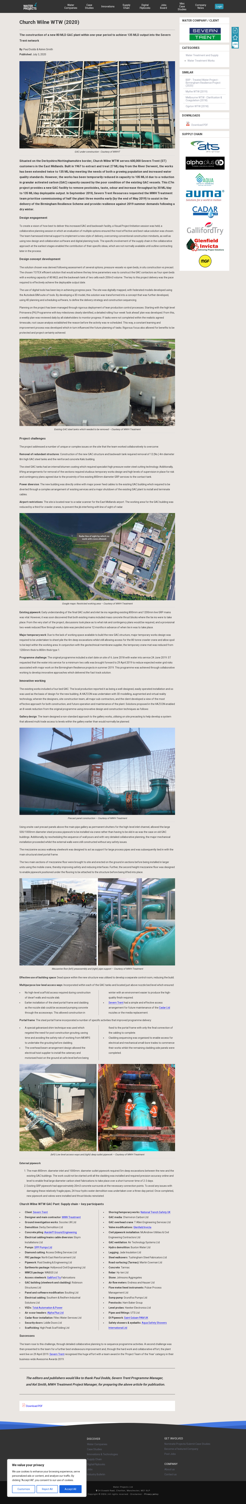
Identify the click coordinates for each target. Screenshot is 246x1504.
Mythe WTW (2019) (196, 91)
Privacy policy (151, 1494)
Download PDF (34, 1406)
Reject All (47, 1489)
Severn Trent (116, 1002)
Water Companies (70, 6)
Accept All (70, 1489)
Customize (23, 1489)
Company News (200, 6)
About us (169, 1469)
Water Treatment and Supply (202, 55)
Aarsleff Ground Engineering (60, 1232)
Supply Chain (126, 6)
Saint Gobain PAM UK (136, 1317)
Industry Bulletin (96, 1474)
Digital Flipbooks (145, 6)
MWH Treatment (71, 1217)
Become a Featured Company (181, 1448)
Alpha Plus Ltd (55, 1312)
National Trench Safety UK (155, 1212)
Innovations (108, 6)
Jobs (90, 1469)
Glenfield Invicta (142, 1227)
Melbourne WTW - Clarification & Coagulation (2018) (204, 99)
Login (219, 6)
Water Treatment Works (201, 60)
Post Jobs (170, 1453)
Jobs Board (163, 6)
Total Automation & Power (47, 1307)
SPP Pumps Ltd (43, 1247)
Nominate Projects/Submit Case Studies (187, 1443)
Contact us (170, 1474)
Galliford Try (54, 1277)
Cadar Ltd (164, 1007)
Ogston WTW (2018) (197, 106)
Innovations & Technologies (102, 1454)
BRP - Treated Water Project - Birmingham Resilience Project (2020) (203, 82)
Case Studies (89, 6)
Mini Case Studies (182, 6)
